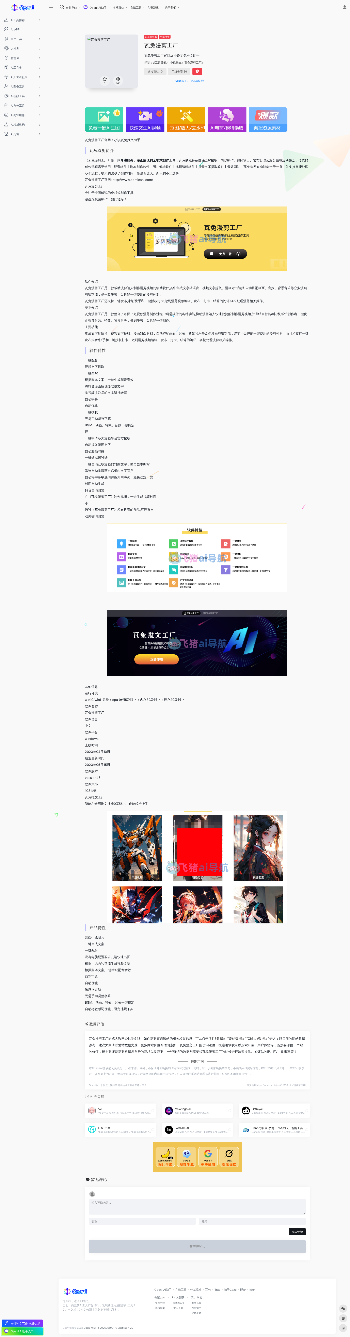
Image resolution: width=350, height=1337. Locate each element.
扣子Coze (230, 1289)
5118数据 (216, 1039)
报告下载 (178, 1307)
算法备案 (160, 1307)
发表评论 (297, 1231)
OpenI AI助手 (163, 1289)
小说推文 (165, 36)
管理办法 (160, 1303)
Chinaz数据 (256, 1039)
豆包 (208, 1289)
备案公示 (160, 1297)
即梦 (243, 1289)
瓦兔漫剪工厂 (193, 62)
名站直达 (118, 7)
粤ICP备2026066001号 (104, 1327)
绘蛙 (252, 1289)
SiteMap (122, 1327)
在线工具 (136, 7)
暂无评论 (99, 1179)
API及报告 (178, 1297)
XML (130, 1327)
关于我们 (170, 7)
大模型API (178, 1303)
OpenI (87, 1327)
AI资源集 (153, 7)
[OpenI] (75, 1293)
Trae (217, 1289)
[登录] (345, 7)
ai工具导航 (151, 36)
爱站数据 (235, 1039)
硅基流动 (196, 1289)
